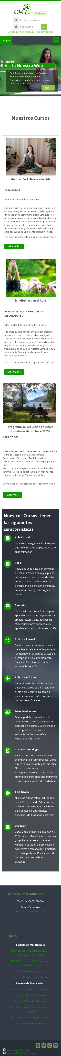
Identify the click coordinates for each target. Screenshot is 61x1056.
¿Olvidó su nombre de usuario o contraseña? (30, 31)
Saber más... (14, 246)
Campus (6, 40)
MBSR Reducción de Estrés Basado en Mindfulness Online (30, 963)
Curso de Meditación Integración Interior (30, 1017)
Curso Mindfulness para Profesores (30, 977)
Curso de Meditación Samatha (30, 995)
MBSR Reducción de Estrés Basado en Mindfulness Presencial (30, 953)
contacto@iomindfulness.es (30, 911)
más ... (48, 87)
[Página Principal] (30, 9)
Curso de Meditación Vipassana (30, 1001)
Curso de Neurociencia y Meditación (30, 989)
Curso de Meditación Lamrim (30, 1023)
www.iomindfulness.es (18, 1050)
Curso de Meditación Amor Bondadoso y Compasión (30, 1009)
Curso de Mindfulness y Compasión (30, 971)
